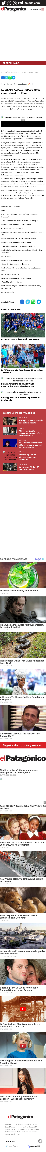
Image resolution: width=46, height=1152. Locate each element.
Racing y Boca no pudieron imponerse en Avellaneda (20, 398)
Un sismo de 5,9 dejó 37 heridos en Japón (29, 468)
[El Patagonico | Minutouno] (21, 4)
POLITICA (21, 428)
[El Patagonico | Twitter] (3, 4)
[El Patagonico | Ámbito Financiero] (32, 4)
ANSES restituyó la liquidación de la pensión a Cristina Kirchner (30, 433)
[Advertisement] (23, 30)
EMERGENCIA (23, 464)
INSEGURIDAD (23, 418)
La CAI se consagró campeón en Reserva (20, 339)
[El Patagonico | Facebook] (9, 4)
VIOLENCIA (22, 452)
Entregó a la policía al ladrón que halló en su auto (31, 421)
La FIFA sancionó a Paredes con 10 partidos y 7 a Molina (22, 371)
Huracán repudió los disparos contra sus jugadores (27, 456)
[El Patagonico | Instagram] (15, 4)
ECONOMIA (22, 440)
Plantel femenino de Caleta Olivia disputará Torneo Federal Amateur (18, 385)
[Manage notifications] (40, 1141)
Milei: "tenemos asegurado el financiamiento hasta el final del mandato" (30, 445)
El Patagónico (6, 72)
